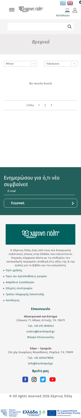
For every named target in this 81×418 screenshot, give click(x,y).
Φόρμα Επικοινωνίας (40, 337)
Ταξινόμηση (52, 63)
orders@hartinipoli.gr (40, 331)
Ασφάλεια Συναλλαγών (20, 282)
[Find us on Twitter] (43, 380)
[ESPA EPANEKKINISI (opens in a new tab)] (40, 412)
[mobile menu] (12, 10)
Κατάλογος (13, 300)
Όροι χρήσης (14, 270)
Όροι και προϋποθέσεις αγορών (26, 276)
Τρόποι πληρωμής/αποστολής (25, 294)
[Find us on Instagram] (34, 380)
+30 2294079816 (43, 358)
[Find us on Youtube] (52, 380)
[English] (70, 4)
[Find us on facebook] (25, 380)
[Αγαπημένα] (67, 11)
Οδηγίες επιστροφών (19, 288)
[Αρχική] (30, 9)
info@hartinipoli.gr (40, 363)
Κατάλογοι (63, 15)
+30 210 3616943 (44, 326)
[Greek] (63, 4)
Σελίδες (30, 105)
